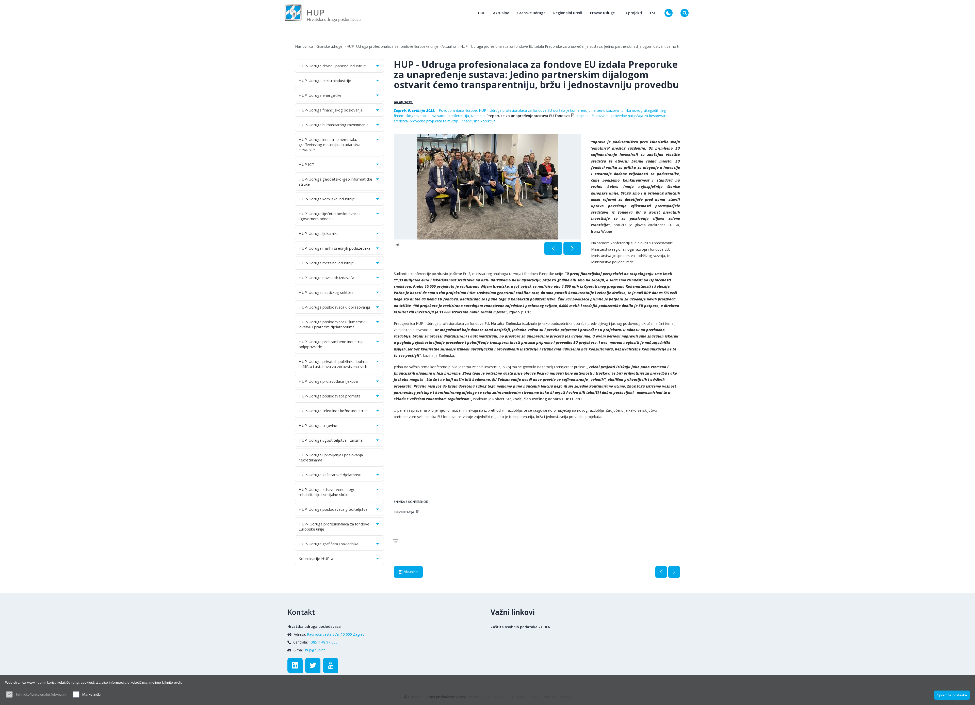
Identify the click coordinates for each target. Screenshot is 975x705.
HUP (481, 12)
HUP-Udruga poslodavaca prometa (330, 395)
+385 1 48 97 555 (323, 642)
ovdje (178, 682)
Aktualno (501, 12)
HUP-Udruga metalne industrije (326, 262)
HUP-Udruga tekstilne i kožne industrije (333, 410)
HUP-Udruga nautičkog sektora (326, 292)
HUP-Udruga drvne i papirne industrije (332, 65)
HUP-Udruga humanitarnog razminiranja (333, 124)
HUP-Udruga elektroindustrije (325, 80)
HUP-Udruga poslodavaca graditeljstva (333, 509)
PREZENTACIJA (404, 512)
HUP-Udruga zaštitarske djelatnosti (330, 474)
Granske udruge (531, 12)
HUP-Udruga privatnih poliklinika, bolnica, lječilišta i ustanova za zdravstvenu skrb (334, 364)
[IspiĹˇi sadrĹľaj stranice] (395, 540)
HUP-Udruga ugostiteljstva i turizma (331, 440)
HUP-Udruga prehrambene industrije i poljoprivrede (332, 344)
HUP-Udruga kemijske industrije (327, 198)
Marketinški (91, 694)
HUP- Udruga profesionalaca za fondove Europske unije (392, 46)
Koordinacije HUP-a (316, 558)
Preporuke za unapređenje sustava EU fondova (528, 115)
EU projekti (632, 12)
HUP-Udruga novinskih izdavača (326, 277)
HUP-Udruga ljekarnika (318, 233)
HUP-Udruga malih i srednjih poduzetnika (334, 248)
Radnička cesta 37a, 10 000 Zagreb (336, 634)
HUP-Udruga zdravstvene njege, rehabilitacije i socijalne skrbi (327, 492)
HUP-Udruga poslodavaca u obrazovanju (334, 307)
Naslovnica (304, 46)
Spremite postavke (952, 695)
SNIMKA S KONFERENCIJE (411, 502)
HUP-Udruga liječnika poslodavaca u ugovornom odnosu (330, 216)
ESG (653, 12)
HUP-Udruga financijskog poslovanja (331, 110)
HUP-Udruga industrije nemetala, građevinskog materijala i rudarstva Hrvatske (329, 144)
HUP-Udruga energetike (320, 95)
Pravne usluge (602, 12)
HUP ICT (306, 164)
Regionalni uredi (567, 12)
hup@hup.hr (315, 650)
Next (572, 248)
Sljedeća (674, 572)
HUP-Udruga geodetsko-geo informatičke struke (335, 182)
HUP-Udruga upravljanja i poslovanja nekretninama (331, 457)
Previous (553, 248)
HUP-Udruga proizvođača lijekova (328, 381)
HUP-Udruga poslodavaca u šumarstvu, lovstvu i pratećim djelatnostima (333, 324)
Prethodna (661, 572)
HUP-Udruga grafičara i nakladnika (328, 543)
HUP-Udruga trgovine (318, 425)
